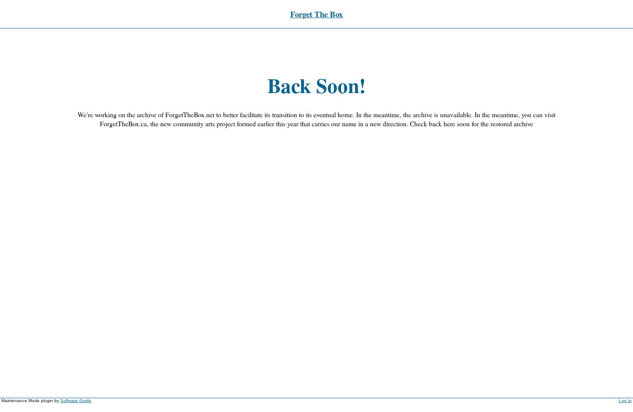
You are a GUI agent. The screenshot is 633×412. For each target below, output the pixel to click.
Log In (625, 400)
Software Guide (75, 400)
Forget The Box (316, 14)
